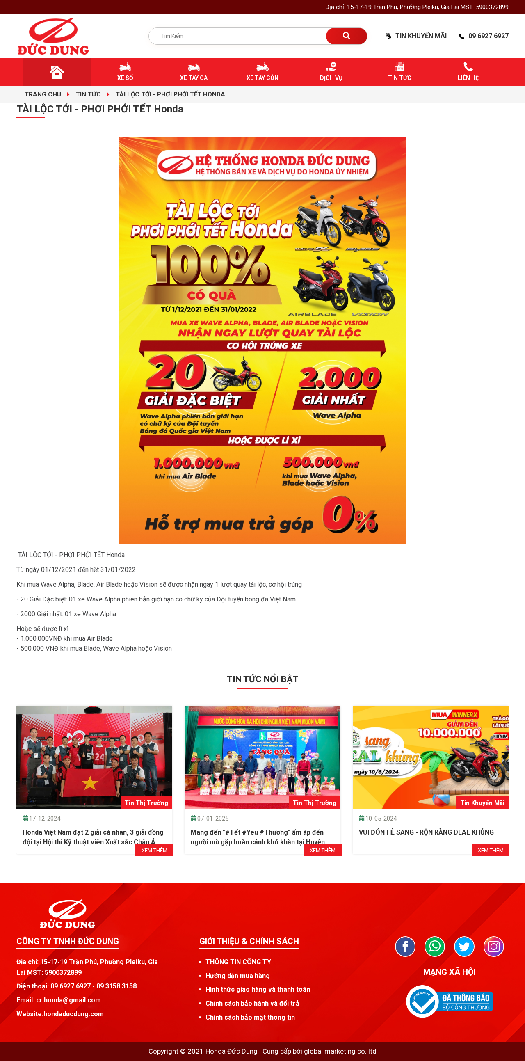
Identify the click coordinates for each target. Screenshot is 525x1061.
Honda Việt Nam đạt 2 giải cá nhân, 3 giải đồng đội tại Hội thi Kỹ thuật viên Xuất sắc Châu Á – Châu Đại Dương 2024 (93, 837)
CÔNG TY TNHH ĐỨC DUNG (67, 941)
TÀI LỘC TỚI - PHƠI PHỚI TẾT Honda (170, 94)
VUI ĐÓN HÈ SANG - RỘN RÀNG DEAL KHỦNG (426, 832)
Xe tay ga (194, 78)
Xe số (125, 78)
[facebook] (405, 946)
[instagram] (494, 946)
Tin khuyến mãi (421, 36)
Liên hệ (468, 78)
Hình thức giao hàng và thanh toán (257, 989)
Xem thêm (154, 850)
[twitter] (464, 946)
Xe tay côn (262, 78)
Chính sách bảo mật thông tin (250, 1017)
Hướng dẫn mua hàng (237, 976)
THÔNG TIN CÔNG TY (238, 962)
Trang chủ (43, 94)
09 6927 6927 (488, 36)
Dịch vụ (331, 78)
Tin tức (399, 78)
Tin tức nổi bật (263, 679)
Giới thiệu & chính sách (249, 941)
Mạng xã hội (449, 972)
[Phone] (435, 946)
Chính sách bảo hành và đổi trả (252, 1003)
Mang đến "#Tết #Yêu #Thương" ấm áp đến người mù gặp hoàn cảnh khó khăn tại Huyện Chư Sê (258, 837)
